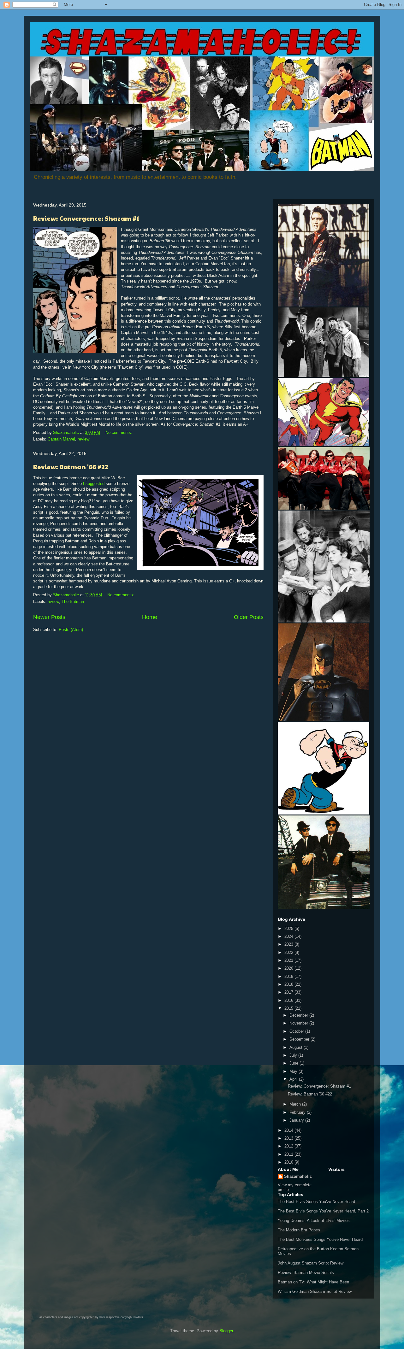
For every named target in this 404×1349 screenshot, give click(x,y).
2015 (289, 1008)
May (294, 1071)
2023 (289, 944)
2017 (289, 992)
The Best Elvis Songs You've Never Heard (316, 1201)
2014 (289, 1130)
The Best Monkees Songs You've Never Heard (320, 1239)
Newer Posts (49, 617)
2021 (289, 960)
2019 (289, 976)
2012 (289, 1146)
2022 (289, 952)
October (297, 1031)
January (297, 1120)
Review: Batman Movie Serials (306, 1272)
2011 (289, 1154)
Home (149, 617)
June (294, 1063)
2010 (289, 1162)
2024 (289, 936)
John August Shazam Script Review (310, 1263)
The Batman (73, 601)
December (299, 1015)
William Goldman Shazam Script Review (315, 1291)
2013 (289, 1138)
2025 (289, 928)
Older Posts (249, 617)
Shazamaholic (298, 1176)
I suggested (93, 483)
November (299, 1023)
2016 (289, 1000)
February (298, 1112)
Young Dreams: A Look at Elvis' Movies (314, 1220)
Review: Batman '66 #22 (70, 466)
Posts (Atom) (71, 629)
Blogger (226, 1331)
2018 (289, 984)
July (293, 1055)
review (83, 439)
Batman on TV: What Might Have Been (313, 1282)
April (294, 1079)
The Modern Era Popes (299, 1230)
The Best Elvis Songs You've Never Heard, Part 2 (323, 1211)
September (300, 1039)
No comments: (119, 432)
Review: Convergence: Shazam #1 (86, 218)
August (296, 1047)
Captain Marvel (61, 439)
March (295, 1104)
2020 (289, 968)
